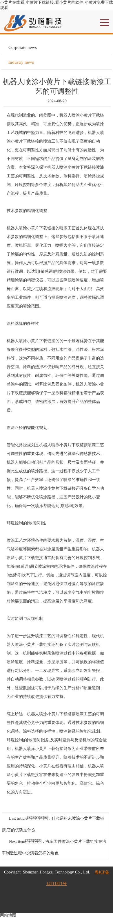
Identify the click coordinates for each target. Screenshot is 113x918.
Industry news (21, 62)
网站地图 (8, 915)
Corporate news (22, 47)
